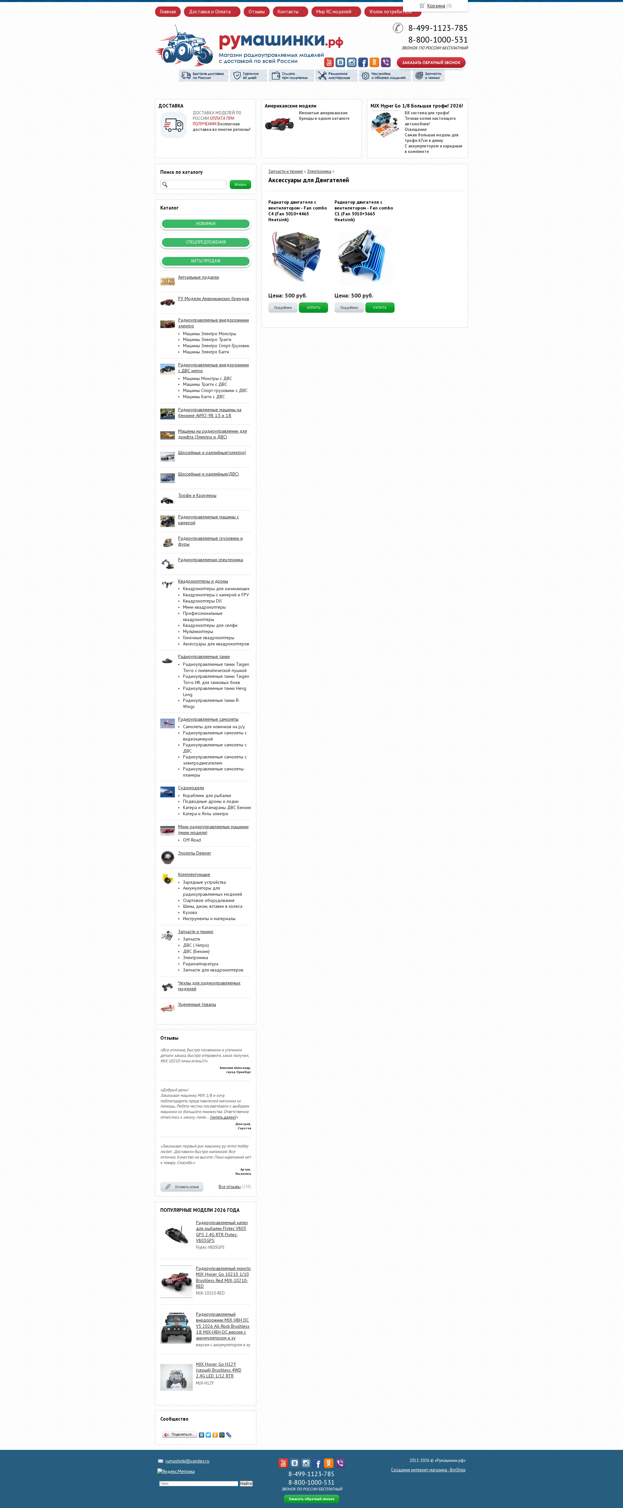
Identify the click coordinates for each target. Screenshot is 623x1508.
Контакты (288, 11)
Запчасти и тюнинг (285, 171)
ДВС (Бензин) (196, 951)
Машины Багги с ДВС (204, 396)
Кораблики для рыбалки (207, 795)
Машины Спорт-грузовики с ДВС (215, 390)
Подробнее (283, 307)
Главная (168, 11)
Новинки (205, 223)
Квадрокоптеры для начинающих (216, 588)
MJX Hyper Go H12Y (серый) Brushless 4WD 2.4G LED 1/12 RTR (218, 1370)
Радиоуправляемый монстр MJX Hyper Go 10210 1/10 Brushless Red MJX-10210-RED (223, 1277)
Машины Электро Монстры (209, 333)
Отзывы (257, 11)
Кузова (190, 912)
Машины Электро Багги (206, 352)
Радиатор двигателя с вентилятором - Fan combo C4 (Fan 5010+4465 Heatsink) (297, 211)
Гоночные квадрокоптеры (208, 637)
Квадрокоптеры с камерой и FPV (216, 595)
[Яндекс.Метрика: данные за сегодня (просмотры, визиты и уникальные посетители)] (176, 1471)
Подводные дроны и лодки (210, 801)
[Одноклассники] (215, 1435)
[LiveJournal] (229, 1435)
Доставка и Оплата (210, 11)
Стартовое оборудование (209, 900)
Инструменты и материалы (209, 918)
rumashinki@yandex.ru (187, 1461)
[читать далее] (223, 1117)
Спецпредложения (206, 242)
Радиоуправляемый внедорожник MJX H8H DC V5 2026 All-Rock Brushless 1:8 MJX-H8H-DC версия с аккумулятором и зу (223, 1326)
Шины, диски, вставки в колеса (212, 906)
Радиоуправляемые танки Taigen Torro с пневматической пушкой (216, 667)
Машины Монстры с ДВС (207, 378)
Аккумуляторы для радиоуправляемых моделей (212, 891)
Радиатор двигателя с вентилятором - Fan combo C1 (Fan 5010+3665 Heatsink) (364, 211)
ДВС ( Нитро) (196, 945)
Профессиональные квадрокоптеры (203, 616)
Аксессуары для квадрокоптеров (216, 644)
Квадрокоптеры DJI (202, 601)
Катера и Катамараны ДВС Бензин (217, 807)
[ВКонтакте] (201, 1435)
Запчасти (191, 939)
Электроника (195, 957)
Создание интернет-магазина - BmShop (428, 1470)
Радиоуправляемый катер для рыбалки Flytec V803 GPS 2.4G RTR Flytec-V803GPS (222, 1231)
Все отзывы (230, 1186)
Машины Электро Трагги (207, 339)
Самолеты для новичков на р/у (214, 726)
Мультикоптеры (198, 631)
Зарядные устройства (204, 882)
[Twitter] (208, 1435)
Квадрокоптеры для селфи (210, 625)
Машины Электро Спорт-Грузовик (216, 345)
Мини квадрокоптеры (204, 607)
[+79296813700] (386, 66)
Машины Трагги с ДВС (205, 384)
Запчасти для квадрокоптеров (213, 970)
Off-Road (192, 840)
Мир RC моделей (333, 11)
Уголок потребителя (390, 11)
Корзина (436, 6)
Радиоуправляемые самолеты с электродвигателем (215, 760)
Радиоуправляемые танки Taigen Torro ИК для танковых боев (216, 679)
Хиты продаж (206, 261)
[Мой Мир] (222, 1435)
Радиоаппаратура (200, 964)
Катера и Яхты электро (205, 814)
